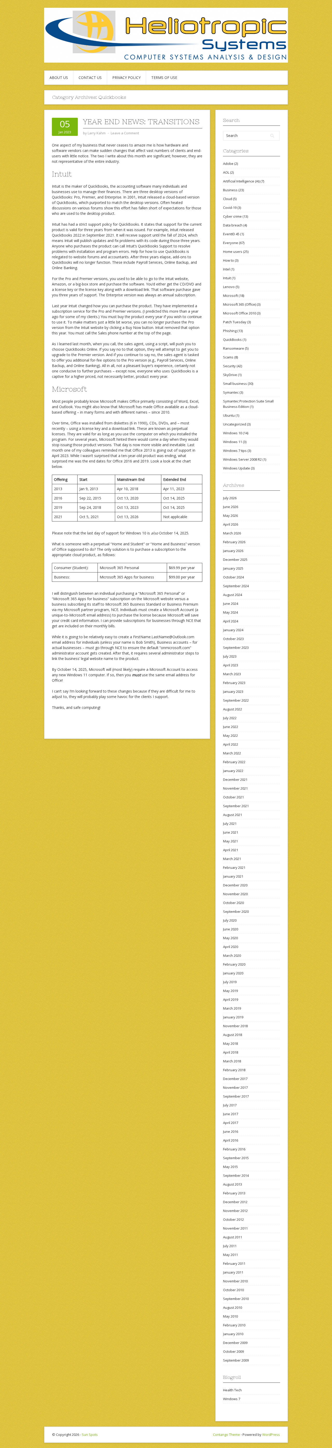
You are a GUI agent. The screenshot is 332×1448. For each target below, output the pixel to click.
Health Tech (232, 1390)
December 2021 (235, 779)
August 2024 (232, 594)
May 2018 (230, 1043)
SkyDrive (230, 374)
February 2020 (234, 964)
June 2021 (230, 832)
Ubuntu (229, 415)
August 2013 (232, 1184)
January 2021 (233, 876)
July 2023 (230, 656)
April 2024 (230, 621)
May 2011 (230, 1254)
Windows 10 (232, 433)
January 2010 (233, 1334)
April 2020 (230, 946)
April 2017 (230, 1122)
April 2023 (230, 665)
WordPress (271, 1434)
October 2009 (233, 1351)
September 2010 (236, 1298)
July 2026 (230, 498)
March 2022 (232, 753)
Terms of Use (164, 77)
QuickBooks (232, 339)
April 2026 (230, 524)
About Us (59, 77)
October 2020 (233, 902)
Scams (228, 357)
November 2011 (235, 1228)
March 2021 (232, 858)
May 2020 (230, 938)
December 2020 (235, 885)
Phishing (230, 330)
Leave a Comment (125, 133)
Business (230, 190)
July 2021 (230, 823)
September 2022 (236, 700)
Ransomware (233, 348)
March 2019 (232, 1008)
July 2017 (230, 1105)
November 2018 (235, 1026)
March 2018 (232, 1061)
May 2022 (230, 735)
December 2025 (235, 559)
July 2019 (230, 982)
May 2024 (230, 612)
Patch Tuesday (234, 322)
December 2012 (235, 1202)
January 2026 (233, 550)
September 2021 (236, 806)
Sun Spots (90, 1434)
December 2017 (235, 1078)
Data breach (233, 225)
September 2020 (236, 911)
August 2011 (232, 1237)
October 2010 (233, 1290)
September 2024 (236, 586)
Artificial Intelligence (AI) (241, 181)
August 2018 (232, 1034)
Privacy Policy (126, 77)
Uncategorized (234, 424)
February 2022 (234, 762)
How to (228, 260)
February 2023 (234, 682)
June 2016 (230, 1131)
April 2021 (230, 850)
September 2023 (236, 647)
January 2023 (233, 691)
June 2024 (230, 603)
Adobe (228, 163)
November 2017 (235, 1087)
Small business (235, 383)
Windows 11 (232, 441)
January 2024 (233, 630)
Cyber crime (232, 216)
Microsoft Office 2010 (239, 313)
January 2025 (233, 568)
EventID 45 (231, 234)
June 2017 (230, 1114)
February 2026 (234, 542)
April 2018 (230, 1052)
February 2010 (234, 1325)
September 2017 (236, 1096)
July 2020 (230, 920)
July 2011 (230, 1246)
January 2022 (233, 770)
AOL (226, 172)
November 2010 (235, 1281)
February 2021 (234, 867)
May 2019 (230, 990)
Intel (226, 269)
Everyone (230, 242)
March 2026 (232, 533)
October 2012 (233, 1219)
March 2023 (232, 674)
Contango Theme (226, 1434)
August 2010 (232, 1307)
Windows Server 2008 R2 (242, 459)
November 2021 (235, 788)
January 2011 (233, 1272)
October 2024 (233, 577)
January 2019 (233, 1017)
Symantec (231, 392)
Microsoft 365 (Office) (239, 304)
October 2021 (233, 797)
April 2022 (230, 744)
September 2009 (236, 1360)
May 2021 (230, 841)
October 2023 (233, 638)
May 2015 (230, 1166)
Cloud (227, 198)
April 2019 (230, 999)
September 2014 (236, 1175)
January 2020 (233, 973)
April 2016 (230, 1140)
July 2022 (230, 718)
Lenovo (229, 286)
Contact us (90, 77)
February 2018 (234, 1070)
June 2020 (230, 929)
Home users (232, 251)
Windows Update (236, 468)
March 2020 (232, 955)
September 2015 (236, 1158)
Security (229, 366)
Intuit (227, 278)
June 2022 (230, 726)
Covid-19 (230, 207)
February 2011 (234, 1263)
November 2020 (235, 894)
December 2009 (235, 1342)
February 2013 (234, 1193)
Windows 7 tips (235, 450)
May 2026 (230, 515)
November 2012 (235, 1210)
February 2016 (234, 1149)
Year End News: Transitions (141, 121)
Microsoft (230, 295)
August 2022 (232, 709)
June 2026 (230, 506)
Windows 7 (231, 1398)
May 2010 (230, 1316)
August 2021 (232, 814)
